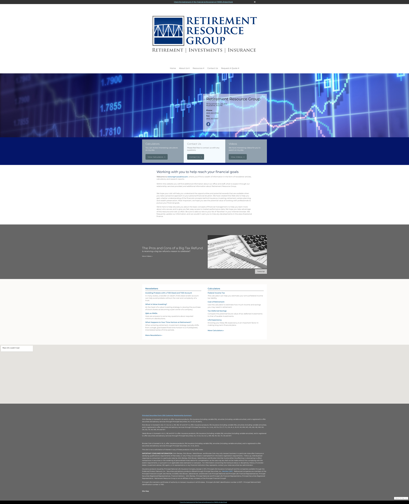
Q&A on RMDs (151, 313)
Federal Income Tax (216, 293)
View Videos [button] (236, 157)
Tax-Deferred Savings (217, 311)
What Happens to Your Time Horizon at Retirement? (168, 322)
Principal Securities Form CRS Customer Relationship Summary (167, 415)
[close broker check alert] (255, 2)
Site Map (145, 491)
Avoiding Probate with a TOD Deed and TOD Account (168, 293)
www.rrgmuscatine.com (177, 177)
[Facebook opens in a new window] (208, 124)
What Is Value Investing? (156, 304)
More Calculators (216, 330)
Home (173, 68)
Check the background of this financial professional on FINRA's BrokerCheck (203, 2)
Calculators (214, 288)
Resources (198, 68)
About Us (183, 68)
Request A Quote (229, 68)
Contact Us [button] (194, 157)
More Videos (147, 256)
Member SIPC (227, 471)
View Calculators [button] (155, 157)
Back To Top (400, 498)
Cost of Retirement (216, 302)
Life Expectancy (215, 320)
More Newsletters (153, 335)
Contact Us (212, 68)
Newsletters (151, 288)
